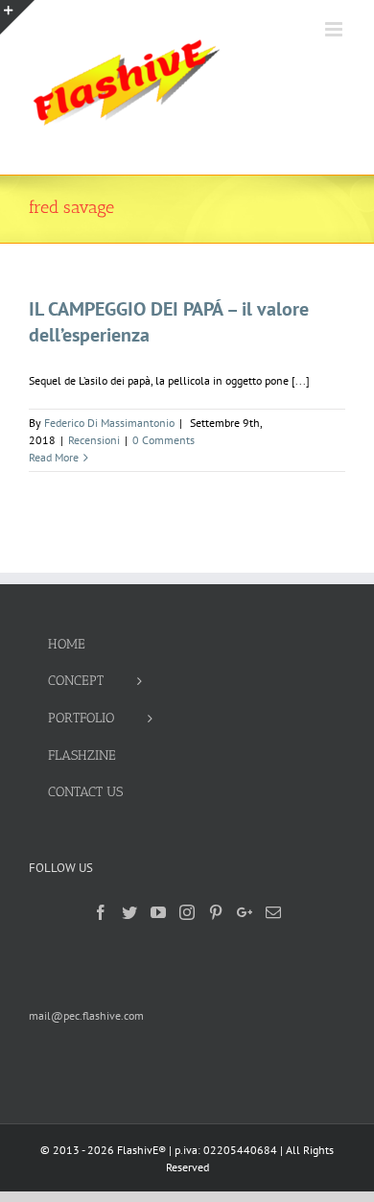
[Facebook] (100, 912)
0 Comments (163, 440)
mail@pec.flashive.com (86, 1015)
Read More (54, 457)
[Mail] (273, 912)
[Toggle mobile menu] (335, 29)
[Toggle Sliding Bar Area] (17, 17)
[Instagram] (187, 912)
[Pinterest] (215, 912)
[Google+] (244, 912)
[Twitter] (129, 912)
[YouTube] (158, 912)
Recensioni (94, 440)
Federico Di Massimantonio (109, 422)
